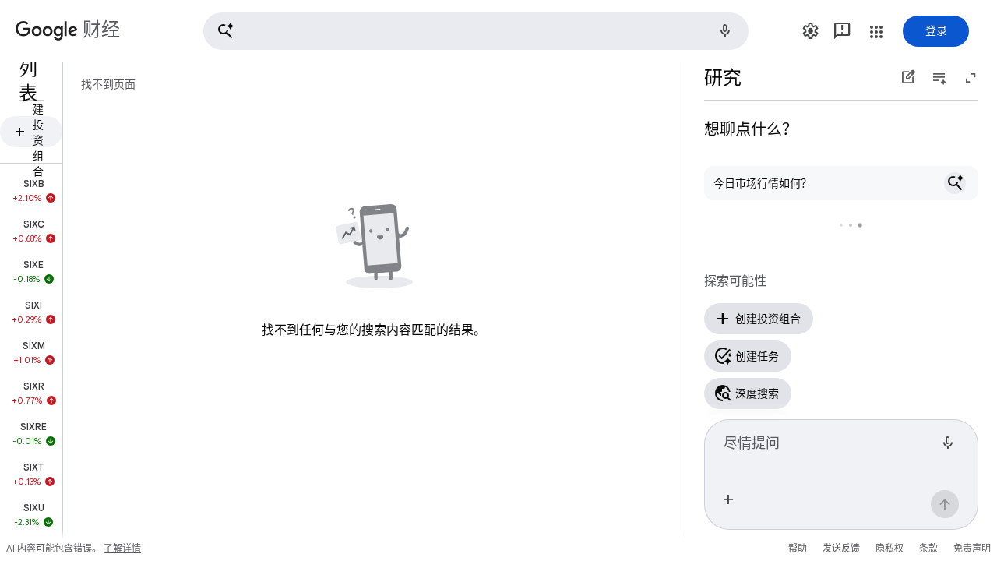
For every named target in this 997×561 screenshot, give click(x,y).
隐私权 (889, 548)
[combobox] (829, 449)
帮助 (797, 548)
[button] (476, 31)
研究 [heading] (723, 78)
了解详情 (122, 548)
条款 (928, 548)
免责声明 (972, 548)
